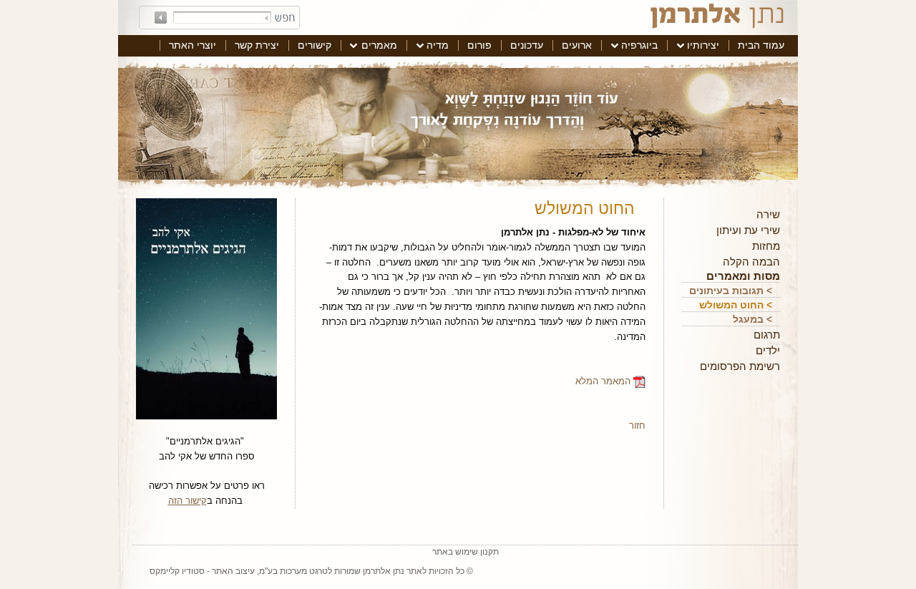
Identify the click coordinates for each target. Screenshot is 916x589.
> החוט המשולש (735, 305)
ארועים (577, 45)
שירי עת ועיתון (748, 230)
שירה (768, 214)
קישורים (314, 45)
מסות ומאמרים (743, 276)
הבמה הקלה (751, 261)
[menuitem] (761, 46)
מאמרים (379, 45)
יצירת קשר (257, 45)
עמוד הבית (761, 45)
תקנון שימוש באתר (465, 552)
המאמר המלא (604, 381)
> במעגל (752, 319)
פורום (479, 45)
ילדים (768, 350)
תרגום (767, 334)
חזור (637, 425)
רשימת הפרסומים (740, 366)
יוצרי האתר (192, 45)
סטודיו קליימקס (177, 571)
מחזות (766, 246)
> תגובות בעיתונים (730, 290)
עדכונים (526, 45)
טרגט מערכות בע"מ (293, 571)
